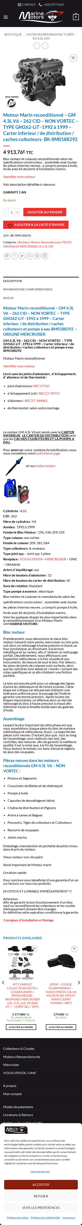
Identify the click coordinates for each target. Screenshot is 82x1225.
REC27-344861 (36, 401)
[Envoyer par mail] (29, 256)
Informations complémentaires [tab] (27, 289)
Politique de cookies (18, 1217)
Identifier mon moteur (19, 177)
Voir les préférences (41, 1207)
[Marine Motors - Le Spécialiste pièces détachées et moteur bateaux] (40, 17)
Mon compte (12, 1094)
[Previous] (3, 991)
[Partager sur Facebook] (14, 256)
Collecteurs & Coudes (18, 1048)
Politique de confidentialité (45, 1217)
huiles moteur (46, 465)
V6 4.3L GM (41, 38)
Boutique (13, 34)
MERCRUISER (55, 559)
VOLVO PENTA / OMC (20, 1073)
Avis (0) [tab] (8, 298)
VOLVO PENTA (31, 559)
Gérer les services (40, 1171)
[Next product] (37, 45)
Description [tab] (12, 281)
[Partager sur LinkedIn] (44, 256)
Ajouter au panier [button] (21, 1027)
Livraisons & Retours (18, 1115)
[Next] (78, 991)
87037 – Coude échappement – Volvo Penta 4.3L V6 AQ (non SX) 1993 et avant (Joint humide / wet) (61, 994)
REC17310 (41, 386)
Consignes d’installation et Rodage (28, 920)
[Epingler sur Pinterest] (37, 256)
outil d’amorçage (48, 453)
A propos (9, 1086)
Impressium (68, 1217)
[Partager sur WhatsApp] (7, 256)
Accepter (41, 1184)
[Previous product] (45, 45)
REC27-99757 (49, 393)
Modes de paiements (18, 1107)
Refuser (41, 1196)
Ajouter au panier (45, 212)
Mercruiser (11, 1065)
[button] (5, 17)
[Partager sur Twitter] (22, 256)
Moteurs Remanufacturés (50, 34)
